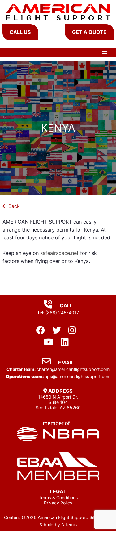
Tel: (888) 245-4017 (58, 312)
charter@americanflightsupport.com (73, 369)
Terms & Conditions (58, 497)
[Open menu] (105, 52)
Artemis (69, 524)
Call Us (20, 32)
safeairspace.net (59, 253)
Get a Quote (89, 32)
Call (65, 305)
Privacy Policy (58, 502)
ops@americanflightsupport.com (77, 376)
